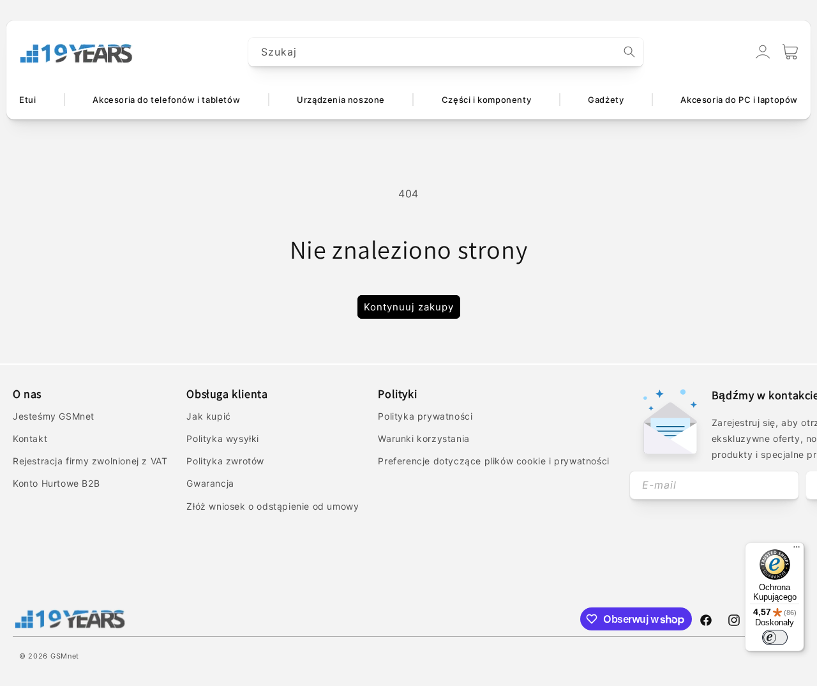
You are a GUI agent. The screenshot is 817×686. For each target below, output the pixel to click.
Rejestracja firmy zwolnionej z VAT (90, 460)
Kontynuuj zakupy (409, 307)
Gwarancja (210, 483)
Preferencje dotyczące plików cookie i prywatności (493, 460)
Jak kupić (208, 416)
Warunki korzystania (423, 438)
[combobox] (446, 52)
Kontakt (30, 438)
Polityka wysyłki (222, 438)
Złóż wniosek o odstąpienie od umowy (272, 506)
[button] (790, 51)
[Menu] (796, 550)
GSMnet (64, 656)
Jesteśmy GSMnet (53, 416)
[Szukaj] (629, 52)
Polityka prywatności (425, 416)
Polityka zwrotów (225, 460)
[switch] (775, 637)
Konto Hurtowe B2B (56, 483)
